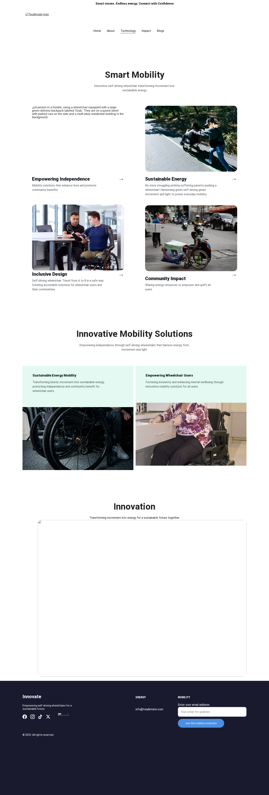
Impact (146, 31)
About (111, 31)
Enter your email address (194, 704)
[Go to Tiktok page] (40, 716)
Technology (128, 31)
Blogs (160, 31)
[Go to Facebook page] (25, 716)
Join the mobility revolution (201, 723)
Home (97, 31)
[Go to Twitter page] (48, 716)
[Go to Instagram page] (32, 716)
